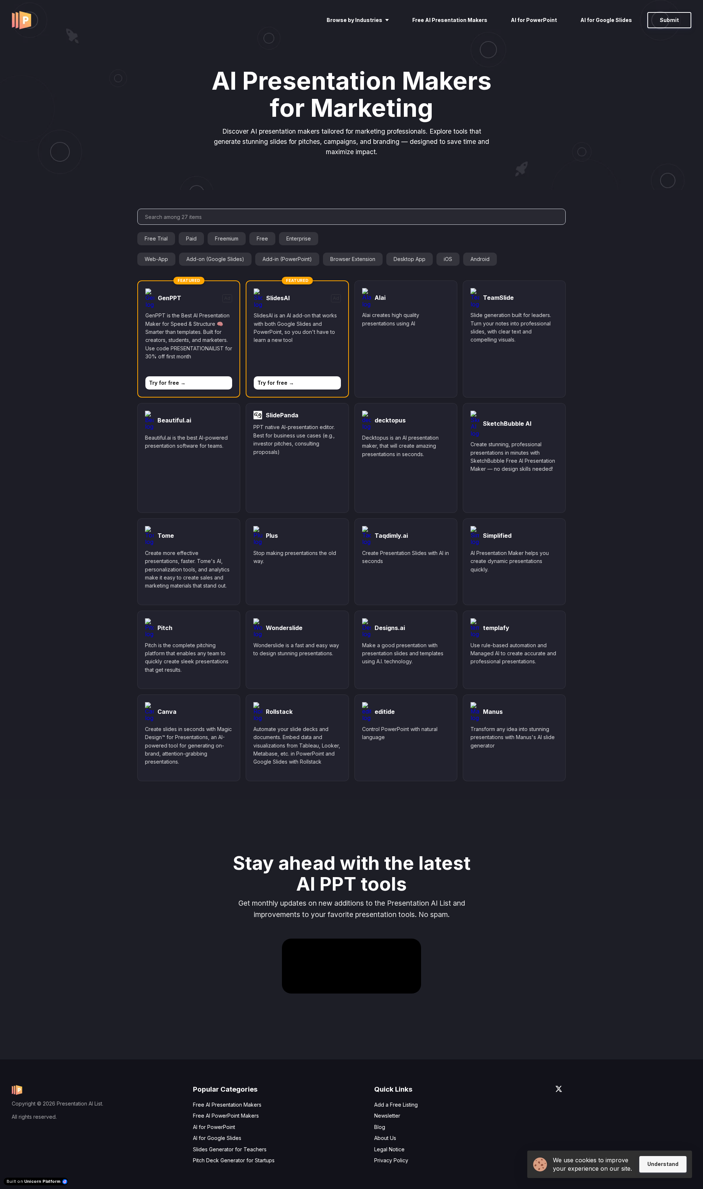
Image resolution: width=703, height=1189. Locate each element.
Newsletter (387, 1115)
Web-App (156, 259)
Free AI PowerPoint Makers (226, 1115)
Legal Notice (389, 1149)
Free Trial (156, 238)
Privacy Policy (391, 1160)
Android (480, 259)
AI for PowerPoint (214, 1127)
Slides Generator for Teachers (230, 1149)
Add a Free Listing (396, 1105)
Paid (191, 238)
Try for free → (167, 383)
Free (262, 238)
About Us (385, 1138)
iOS (448, 259)
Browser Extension (352, 259)
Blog (379, 1127)
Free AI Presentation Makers (227, 1105)
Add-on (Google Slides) (215, 259)
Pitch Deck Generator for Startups (234, 1160)
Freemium (226, 238)
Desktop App (409, 259)
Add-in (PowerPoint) (287, 259)
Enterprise (298, 238)
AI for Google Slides (217, 1138)
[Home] (23, 20)
